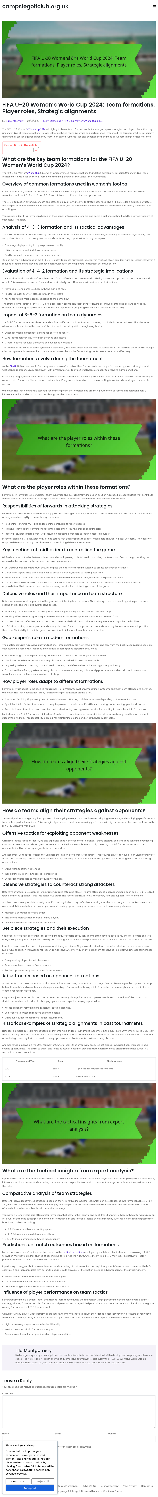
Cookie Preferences (68, 1486)
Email (58, 1434)
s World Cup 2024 (36, 129)
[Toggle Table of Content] (34, 149)
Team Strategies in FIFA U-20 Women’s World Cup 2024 (73, 120)
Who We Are (89, 1486)
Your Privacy (130, 1486)
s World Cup (33, 173)
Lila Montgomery (14, 120)
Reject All (43, 1481)
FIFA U (13, 366)
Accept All (30, 1488)
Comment (8, 1393)
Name (6, 1434)
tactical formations (73, 1252)
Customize (17, 1481)
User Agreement (110, 1486)
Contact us (147, 1486)
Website (112, 1434)
